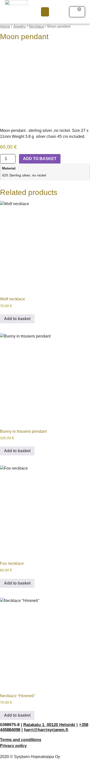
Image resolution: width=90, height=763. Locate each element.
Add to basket (39, 159)
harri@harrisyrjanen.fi (46, 729)
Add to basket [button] (17, 319)
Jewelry (19, 26)
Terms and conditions (20, 740)
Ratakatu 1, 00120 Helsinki (49, 724)
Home (5, 26)
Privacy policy (13, 746)
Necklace (36, 26)
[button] (45, 12)
